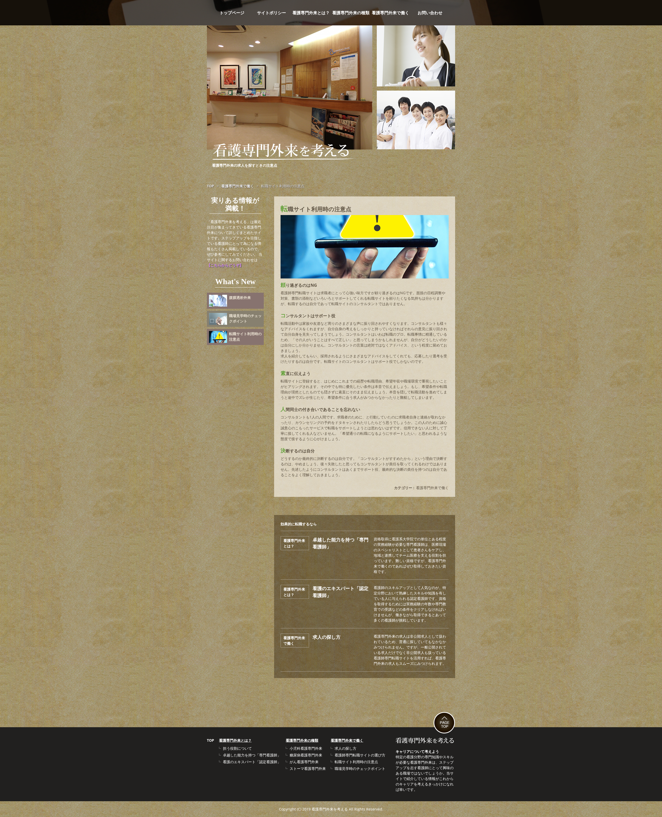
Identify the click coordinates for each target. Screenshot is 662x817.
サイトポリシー (271, 13)
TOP (210, 740)
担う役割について (237, 748)
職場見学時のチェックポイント (360, 768)
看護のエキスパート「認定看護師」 (252, 761)
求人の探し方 (327, 637)
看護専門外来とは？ (311, 13)
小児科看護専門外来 (306, 748)
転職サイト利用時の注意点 (356, 761)
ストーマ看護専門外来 (308, 768)
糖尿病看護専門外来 (306, 755)
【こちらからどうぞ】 (225, 265)
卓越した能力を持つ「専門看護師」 (252, 755)
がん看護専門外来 (304, 761)
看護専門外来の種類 (351, 13)
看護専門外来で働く (390, 13)
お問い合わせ (430, 13)
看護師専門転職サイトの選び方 (360, 755)
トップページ (232, 13)
